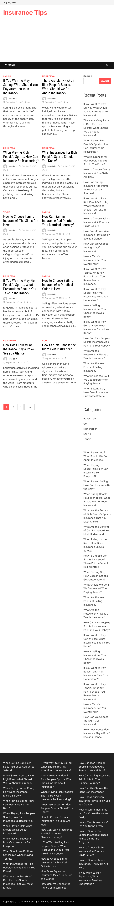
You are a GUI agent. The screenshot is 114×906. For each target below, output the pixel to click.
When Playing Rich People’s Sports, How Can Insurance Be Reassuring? (21, 157)
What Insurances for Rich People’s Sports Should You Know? (59, 157)
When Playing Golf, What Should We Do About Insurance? (95, 456)
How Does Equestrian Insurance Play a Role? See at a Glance (18, 349)
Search (87, 76)
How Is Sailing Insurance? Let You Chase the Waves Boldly (93, 813)
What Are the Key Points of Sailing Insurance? (93, 367)
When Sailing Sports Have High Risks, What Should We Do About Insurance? (18, 779)
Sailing (7, 76)
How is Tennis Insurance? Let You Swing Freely (94, 260)
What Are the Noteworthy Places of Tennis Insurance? (96, 354)
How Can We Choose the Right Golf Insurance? (59, 347)
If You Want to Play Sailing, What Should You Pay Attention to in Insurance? (20, 87)
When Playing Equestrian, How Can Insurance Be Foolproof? (18, 842)
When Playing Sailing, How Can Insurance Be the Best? (96, 485)
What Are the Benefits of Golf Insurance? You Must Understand (96, 530)
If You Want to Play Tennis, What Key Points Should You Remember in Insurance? (94, 276)
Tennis (6, 212)
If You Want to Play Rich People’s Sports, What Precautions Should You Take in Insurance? (19, 287)
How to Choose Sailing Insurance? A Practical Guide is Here (57, 285)
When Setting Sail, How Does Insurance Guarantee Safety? (95, 392)
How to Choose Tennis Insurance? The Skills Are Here (20, 221)
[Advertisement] (57, 40)
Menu (11, 65)
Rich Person (48, 76)
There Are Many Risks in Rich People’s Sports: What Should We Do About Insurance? (58, 87)
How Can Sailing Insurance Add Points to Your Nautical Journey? (58, 221)
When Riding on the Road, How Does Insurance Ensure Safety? (18, 792)
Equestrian (9, 340)
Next (29, 407)
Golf (44, 340)
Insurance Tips (25, 12)
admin (14, 98)
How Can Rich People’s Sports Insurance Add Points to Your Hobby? (96, 342)
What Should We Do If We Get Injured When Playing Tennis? (96, 379)
